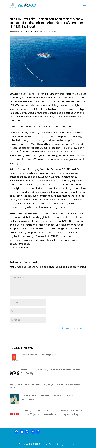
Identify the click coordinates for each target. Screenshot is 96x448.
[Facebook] (16, 431)
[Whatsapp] (38, 431)
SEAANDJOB (17, 31)
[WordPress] (33, 431)
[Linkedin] (22, 431)
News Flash (41, 31)
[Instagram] (27, 431)
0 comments (53, 31)
